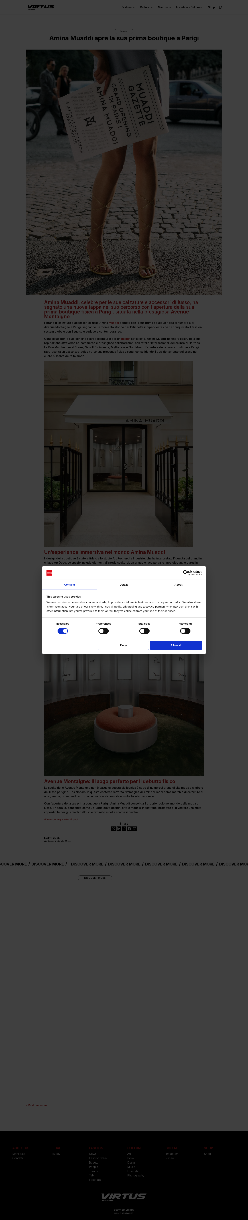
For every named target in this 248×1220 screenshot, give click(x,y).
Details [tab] (124, 584)
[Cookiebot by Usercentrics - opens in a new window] (186, 572)
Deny (123, 645)
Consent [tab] (69, 584)
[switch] (103, 631)
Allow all (175, 645)
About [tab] (178, 584)
